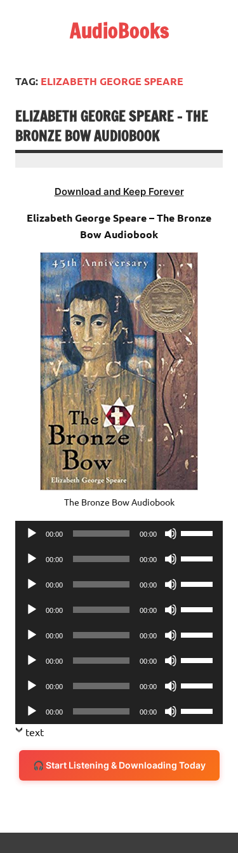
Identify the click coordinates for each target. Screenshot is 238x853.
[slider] (198, 532)
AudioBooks (119, 30)
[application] (119, 533)
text (34, 731)
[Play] (31, 533)
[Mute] (170, 533)
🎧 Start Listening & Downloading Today (119, 765)
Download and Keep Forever (119, 191)
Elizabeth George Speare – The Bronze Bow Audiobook (111, 125)
